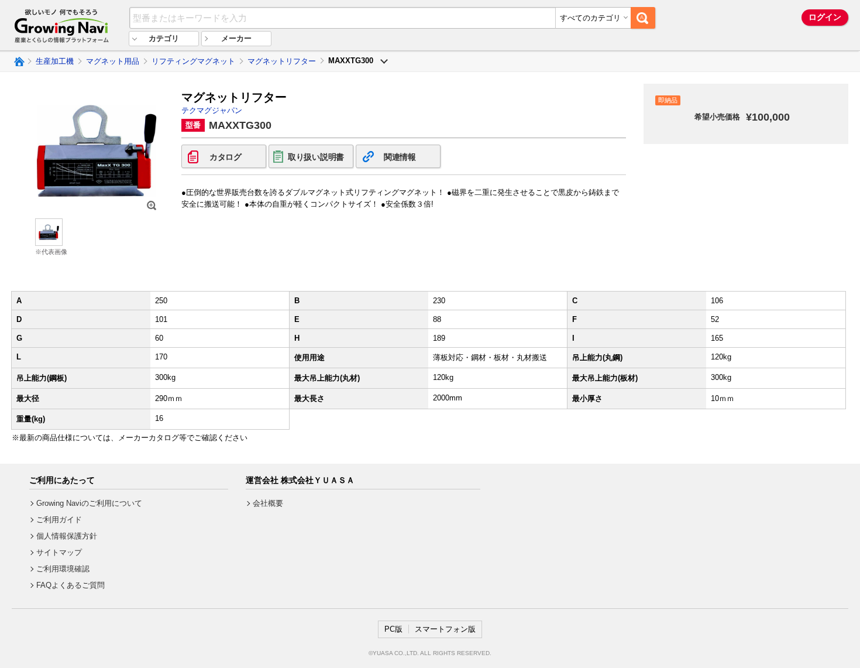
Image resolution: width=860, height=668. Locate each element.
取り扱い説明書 (316, 157)
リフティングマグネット (193, 61)
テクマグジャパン (211, 110)
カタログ (225, 157)
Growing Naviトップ (18, 61)
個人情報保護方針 (66, 536)
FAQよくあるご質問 (70, 585)
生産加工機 (55, 61)
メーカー (236, 38)
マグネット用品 (112, 61)
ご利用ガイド (59, 519)
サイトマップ (59, 552)
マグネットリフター (281, 61)
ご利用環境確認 (63, 568)
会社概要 (268, 503)
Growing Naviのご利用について (89, 503)
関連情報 (400, 157)
